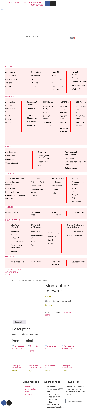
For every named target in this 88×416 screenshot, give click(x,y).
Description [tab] (20, 322)
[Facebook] (47, 3)
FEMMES (64, 102)
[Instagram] (53, 3)
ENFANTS (81, 102)
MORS (28, 280)
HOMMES (48, 102)
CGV (11, 412)
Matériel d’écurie (15, 226)
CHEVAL (22, 280)
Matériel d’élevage (36, 226)
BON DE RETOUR (22, 412)
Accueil (14, 280)
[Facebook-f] (3, 403)
